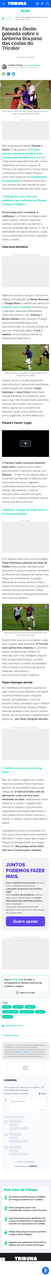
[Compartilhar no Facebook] (8, 74)
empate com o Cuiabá (16, 307)
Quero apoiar (25, 921)
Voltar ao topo (11, 1035)
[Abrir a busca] (47, 3)
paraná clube (10, 1012)
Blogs (25, 10)
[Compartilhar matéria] (42, 4)
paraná (30, 1007)
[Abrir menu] (3, 3)
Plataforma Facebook (22, 1052)
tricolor (7, 1017)
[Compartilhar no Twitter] (13, 74)
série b (40, 1012)
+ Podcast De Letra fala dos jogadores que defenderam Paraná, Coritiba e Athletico (24, 200)
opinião (18, 1007)
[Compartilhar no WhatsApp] (3, 74)
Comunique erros (13, 1025)
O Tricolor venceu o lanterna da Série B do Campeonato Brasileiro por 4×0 (22, 153)
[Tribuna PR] (26, 1258)
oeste (6, 1007)
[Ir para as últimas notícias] (37, 4)
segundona (27, 1012)
